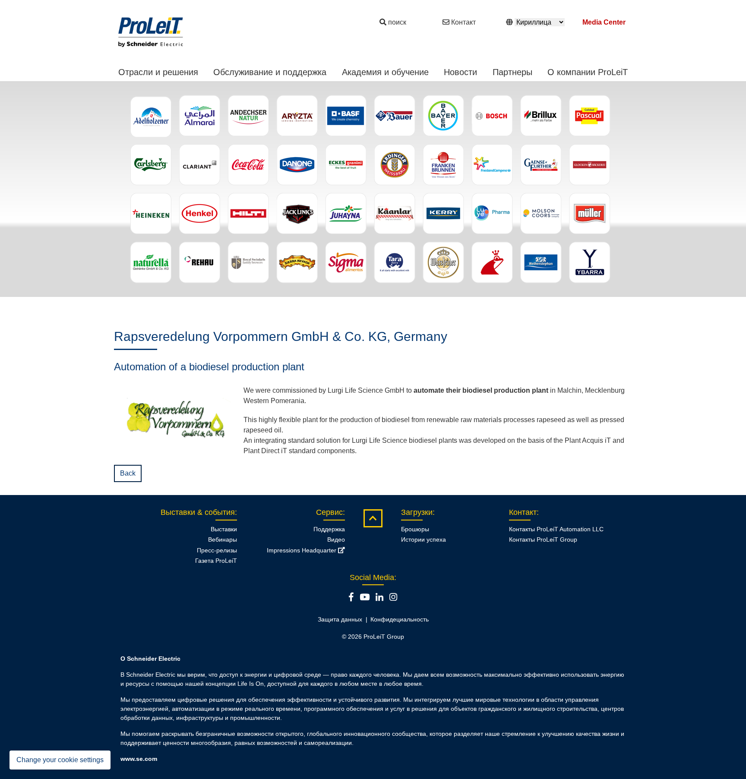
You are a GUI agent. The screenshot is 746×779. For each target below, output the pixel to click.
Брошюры (415, 529)
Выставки (224, 529)
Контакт (463, 22)
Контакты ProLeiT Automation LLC (556, 529)
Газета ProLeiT (216, 560)
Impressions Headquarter (302, 550)
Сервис (329, 512)
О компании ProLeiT (587, 72)
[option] (373, 189)
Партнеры (512, 72)
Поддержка (329, 529)
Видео (336, 539)
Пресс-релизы (217, 550)
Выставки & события (198, 512)
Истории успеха (423, 539)
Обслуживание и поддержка (269, 72)
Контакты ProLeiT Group (543, 539)
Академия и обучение (385, 72)
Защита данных (340, 619)
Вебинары (222, 539)
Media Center (604, 22)
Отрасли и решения (158, 72)
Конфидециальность (399, 619)
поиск (397, 22)
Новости (460, 72)
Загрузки (417, 512)
